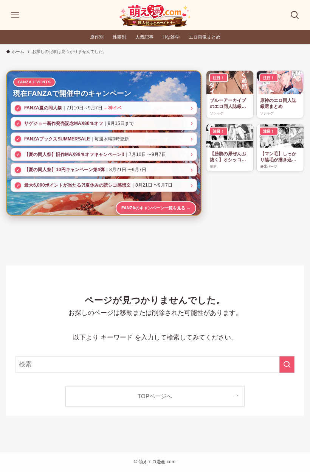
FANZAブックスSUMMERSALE (57, 139)
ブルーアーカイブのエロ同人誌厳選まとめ (228, 104)
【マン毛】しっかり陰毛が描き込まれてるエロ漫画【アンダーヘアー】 (278, 157)
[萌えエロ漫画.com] (155, 15)
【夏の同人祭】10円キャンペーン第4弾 (64, 169)
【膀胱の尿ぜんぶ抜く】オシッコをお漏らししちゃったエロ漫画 (228, 157)
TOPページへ (155, 396)
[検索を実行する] (286, 364)
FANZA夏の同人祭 (43, 108)
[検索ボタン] (295, 15)
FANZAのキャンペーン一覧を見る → (156, 208)
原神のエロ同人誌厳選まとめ (278, 103)
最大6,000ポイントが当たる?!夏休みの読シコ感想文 (77, 185)
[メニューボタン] (15, 15)
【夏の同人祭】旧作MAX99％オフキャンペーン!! (74, 154)
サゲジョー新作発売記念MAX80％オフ (63, 123)
